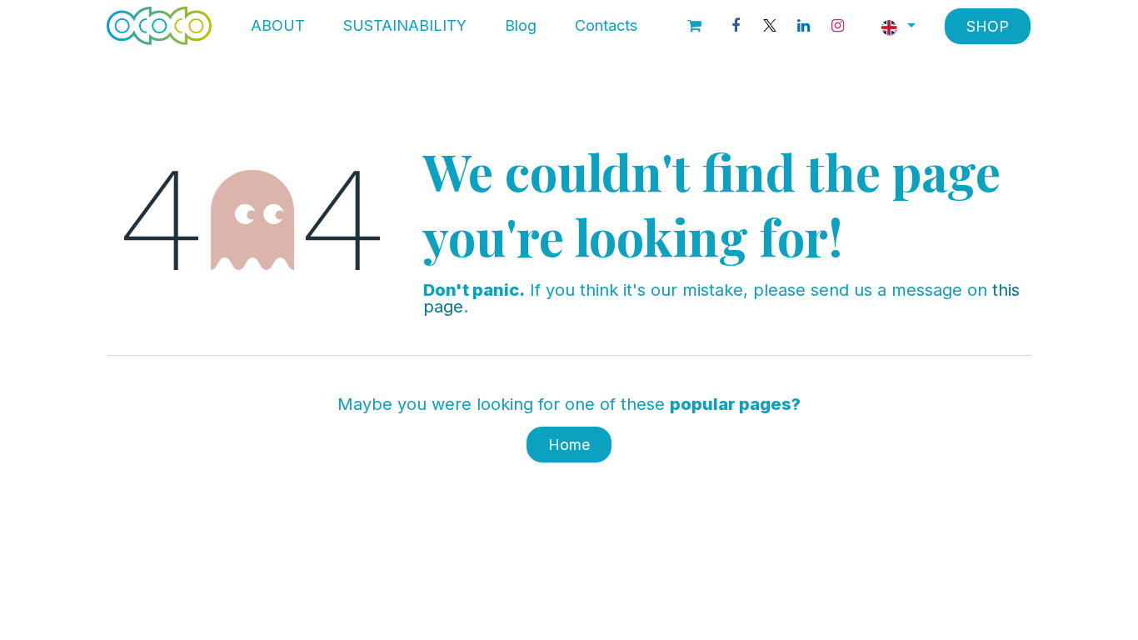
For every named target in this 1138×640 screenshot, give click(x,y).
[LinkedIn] (804, 26)
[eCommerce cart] (695, 26)
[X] (770, 26)
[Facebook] (736, 26)
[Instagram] (838, 26)
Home (569, 444)
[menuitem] (278, 26)
